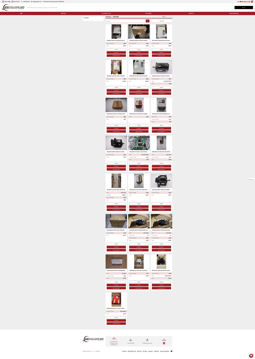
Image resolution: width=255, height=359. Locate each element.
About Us (139, 351)
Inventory (63, 13)
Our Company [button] (148, 13)
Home (21, 13)
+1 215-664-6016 (26, 1)
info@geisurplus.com (36, 1)
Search (243, 7)
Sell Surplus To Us (106, 13)
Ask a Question (116, 55)
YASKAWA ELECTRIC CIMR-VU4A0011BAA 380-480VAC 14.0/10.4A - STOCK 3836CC (148, 113)
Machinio (98, 351)
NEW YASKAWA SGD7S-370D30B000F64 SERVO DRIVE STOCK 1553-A (123, 270)
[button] (63, 13)
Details (116, 49)
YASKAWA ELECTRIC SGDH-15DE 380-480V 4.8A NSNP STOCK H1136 (145, 189)
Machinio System (86, 351)
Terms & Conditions (233, 13)
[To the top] (171, 351)
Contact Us (191, 13)
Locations (150, 351)
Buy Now (116, 52)
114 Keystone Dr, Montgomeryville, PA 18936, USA (54, 1)
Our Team (145, 351)
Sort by (162, 21)
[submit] (147, 20)
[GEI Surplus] (93, 339)
